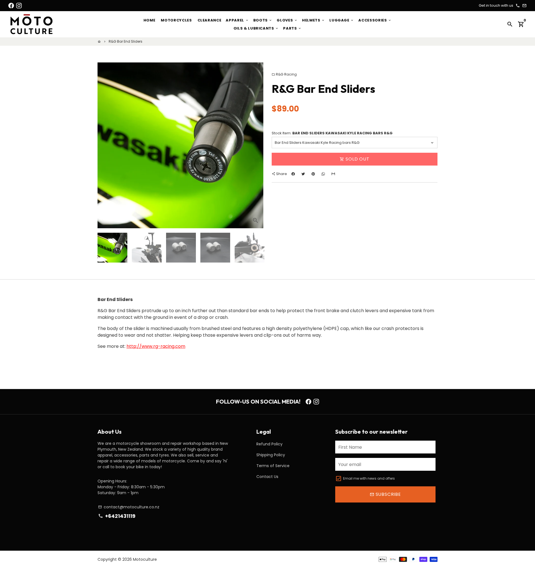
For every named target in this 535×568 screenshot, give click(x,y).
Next (256, 145)
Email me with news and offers (369, 478)
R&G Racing (284, 74)
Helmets (313, 20)
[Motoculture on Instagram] (19, 5)
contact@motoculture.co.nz (128, 507)
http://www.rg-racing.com (156, 346)
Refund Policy (269, 444)
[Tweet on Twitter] (303, 174)
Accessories (374, 20)
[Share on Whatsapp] (323, 174)
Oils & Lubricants (256, 28)
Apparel (237, 20)
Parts (292, 28)
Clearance (210, 20)
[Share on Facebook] (293, 174)
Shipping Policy (270, 455)
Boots (263, 20)
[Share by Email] (333, 174)
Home (149, 20)
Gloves (287, 20)
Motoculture (145, 559)
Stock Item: (332, 133)
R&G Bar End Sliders (125, 41)
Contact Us (267, 476)
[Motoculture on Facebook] (11, 5)
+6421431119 (116, 516)
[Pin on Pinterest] (313, 174)
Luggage (341, 20)
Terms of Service (273, 466)
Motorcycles (176, 20)
